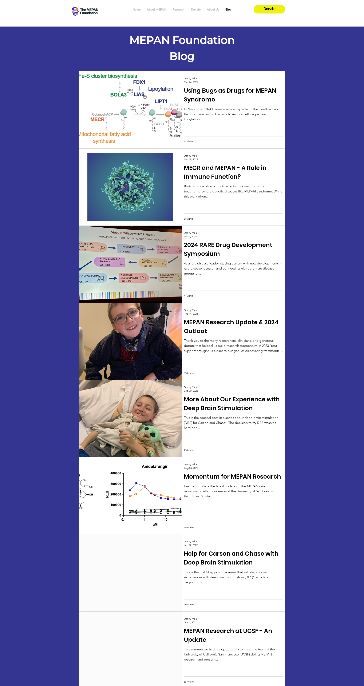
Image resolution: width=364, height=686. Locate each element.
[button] (156, 9)
